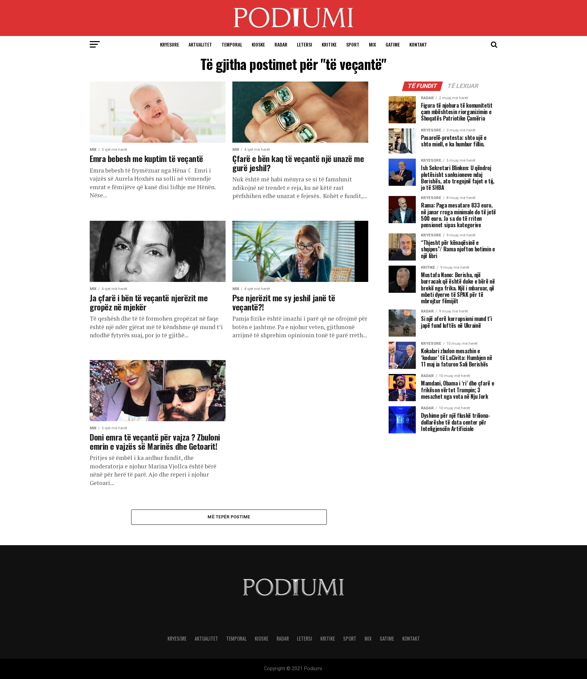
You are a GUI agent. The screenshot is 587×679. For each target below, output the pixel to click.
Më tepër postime (229, 516)
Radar (280, 44)
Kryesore (169, 44)
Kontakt (418, 44)
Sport (352, 44)
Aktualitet (200, 44)
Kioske (258, 44)
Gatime (393, 44)
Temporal (231, 44)
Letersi (304, 44)
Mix (372, 44)
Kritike (329, 44)
